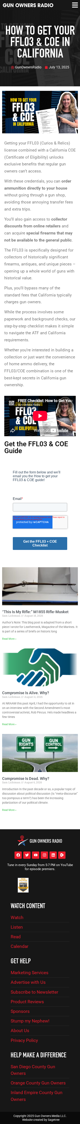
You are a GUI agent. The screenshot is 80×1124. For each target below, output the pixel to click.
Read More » (9, 638)
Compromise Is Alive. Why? (25, 693)
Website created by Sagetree (41, 1119)
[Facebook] (18, 855)
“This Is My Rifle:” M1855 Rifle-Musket (35, 612)
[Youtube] (35, 855)
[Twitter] (27, 855)
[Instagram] (44, 855)
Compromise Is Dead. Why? (25, 778)
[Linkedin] (53, 855)
